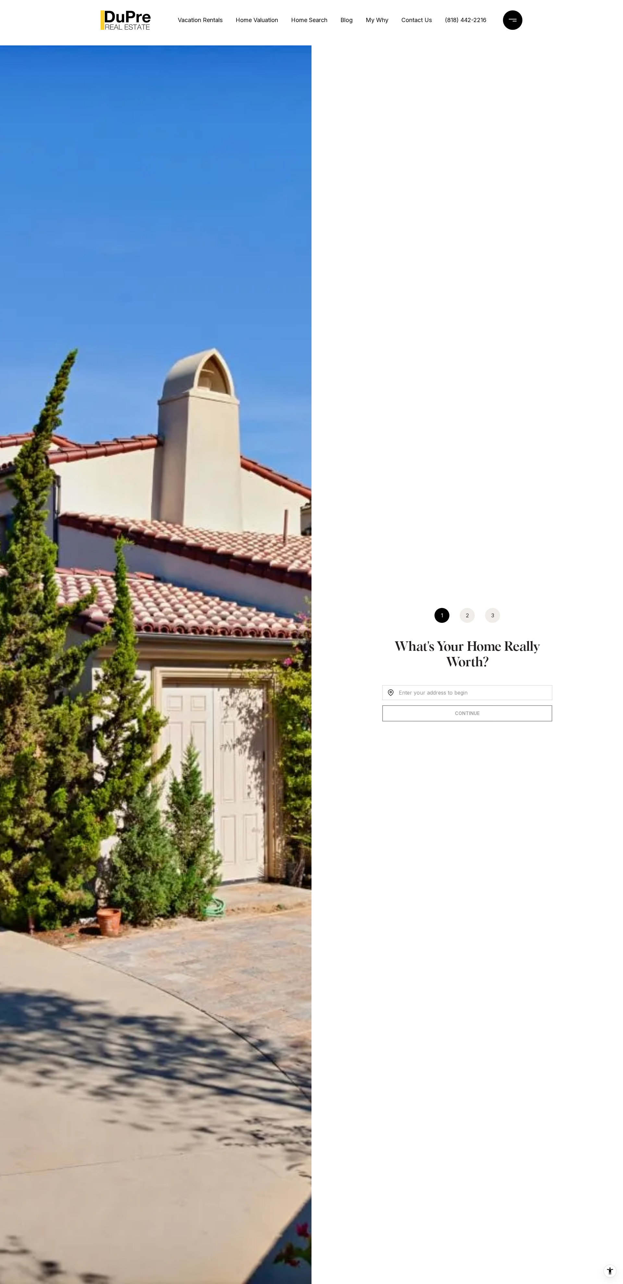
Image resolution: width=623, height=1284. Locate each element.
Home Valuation (257, 20)
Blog (346, 20)
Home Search (309, 20)
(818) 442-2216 (465, 20)
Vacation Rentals (200, 20)
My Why (377, 20)
